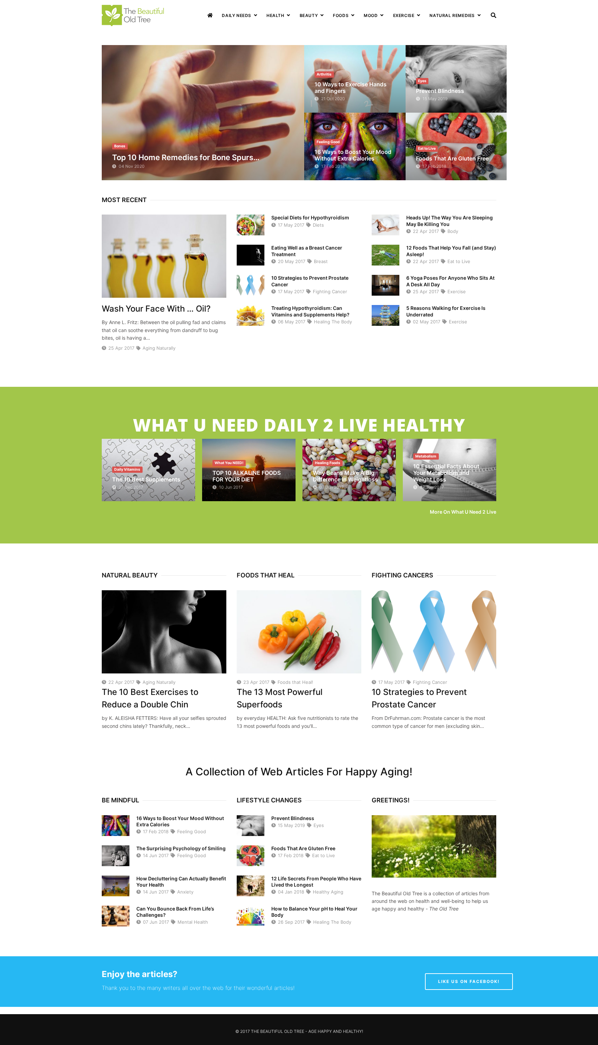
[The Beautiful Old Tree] (134, 14)
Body (452, 231)
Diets (317, 225)
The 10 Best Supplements (146, 479)
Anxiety (184, 892)
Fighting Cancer (329, 291)
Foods (340, 15)
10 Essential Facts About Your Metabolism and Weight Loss (446, 473)
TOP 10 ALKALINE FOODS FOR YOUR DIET (246, 476)
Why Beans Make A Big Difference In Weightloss (345, 476)
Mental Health (192, 922)
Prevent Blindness (440, 90)
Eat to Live (458, 261)
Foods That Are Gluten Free (452, 158)
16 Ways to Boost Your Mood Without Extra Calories (353, 155)
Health (275, 15)
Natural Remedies (452, 15)
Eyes (318, 825)
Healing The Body (332, 321)
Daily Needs (236, 15)
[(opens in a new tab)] (203, 112)
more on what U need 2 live (463, 512)
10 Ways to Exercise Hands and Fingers (351, 87)
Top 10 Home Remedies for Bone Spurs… (186, 157)
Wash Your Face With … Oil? (156, 309)
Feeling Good (191, 831)
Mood (371, 15)
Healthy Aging (327, 892)
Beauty (309, 15)
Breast (320, 261)
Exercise (404, 15)
